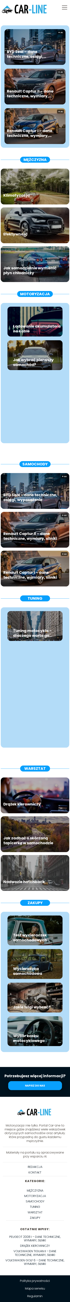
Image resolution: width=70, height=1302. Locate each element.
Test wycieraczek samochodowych (30, 937)
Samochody (35, 464)
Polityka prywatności (35, 1281)
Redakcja (35, 1167)
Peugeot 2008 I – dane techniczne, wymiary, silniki (35, 1238)
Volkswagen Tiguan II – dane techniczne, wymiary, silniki (34, 1253)
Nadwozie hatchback (24, 881)
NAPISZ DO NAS (35, 1085)
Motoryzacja (35, 294)
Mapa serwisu (35, 1288)
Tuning (35, 598)
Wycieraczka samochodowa (27, 971)
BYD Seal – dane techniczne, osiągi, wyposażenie (25, 54)
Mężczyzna (35, 159)
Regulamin (35, 1296)
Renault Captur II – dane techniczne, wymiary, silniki (30, 93)
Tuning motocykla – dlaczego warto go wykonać (32, 633)
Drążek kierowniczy (22, 804)
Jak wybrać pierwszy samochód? (33, 362)
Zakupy (35, 902)
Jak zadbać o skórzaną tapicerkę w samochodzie (28, 840)
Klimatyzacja (16, 195)
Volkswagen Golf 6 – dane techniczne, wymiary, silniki (34, 1262)
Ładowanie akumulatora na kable (37, 329)
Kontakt (35, 1172)
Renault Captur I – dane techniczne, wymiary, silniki (29, 133)
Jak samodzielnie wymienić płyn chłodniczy (30, 270)
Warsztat (35, 768)
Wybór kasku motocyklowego (29, 1038)
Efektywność (15, 233)
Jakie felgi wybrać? (31, 1007)
